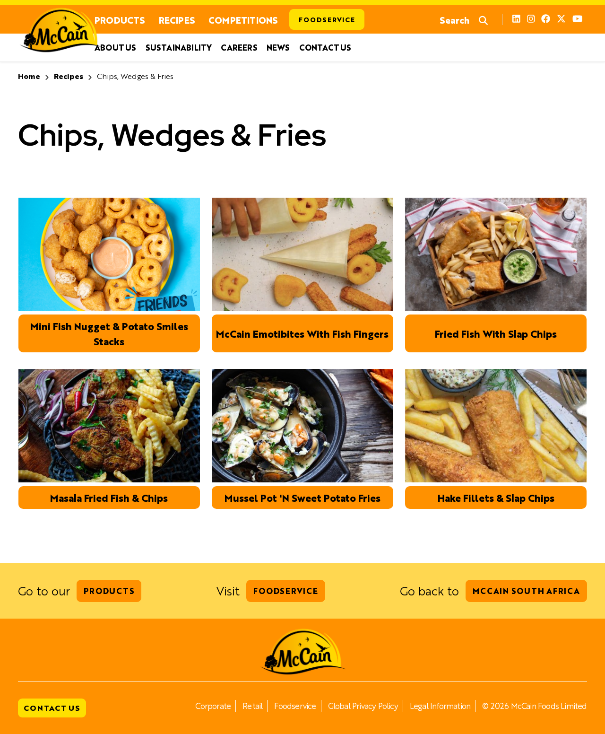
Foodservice (326, 19)
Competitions (242, 20)
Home (29, 76)
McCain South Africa (526, 590)
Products (120, 20)
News (278, 48)
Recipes (177, 20)
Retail (252, 705)
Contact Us (325, 48)
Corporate (213, 705)
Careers (239, 48)
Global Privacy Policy (363, 705)
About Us (115, 48)
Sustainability (179, 48)
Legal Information (440, 705)
